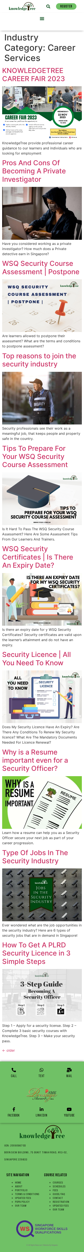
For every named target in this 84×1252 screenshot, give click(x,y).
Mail (69, 1076)
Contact (58, 1198)
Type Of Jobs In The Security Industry (35, 857)
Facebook (14, 1115)
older (8, 1050)
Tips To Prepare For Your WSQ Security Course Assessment (35, 456)
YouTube (69, 1115)
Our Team (20, 1205)
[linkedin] (41, 1109)
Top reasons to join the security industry (39, 360)
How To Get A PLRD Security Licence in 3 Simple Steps (36, 953)
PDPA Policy (22, 1201)
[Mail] (69, 1070)
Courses (58, 1182)
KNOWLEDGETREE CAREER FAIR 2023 (33, 74)
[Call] (14, 1070)
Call (14, 1076)
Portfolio (21, 1190)
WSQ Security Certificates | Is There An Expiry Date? (37, 557)
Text (42, 1076)
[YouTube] (69, 1109)
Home (18, 1182)
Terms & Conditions (27, 1194)
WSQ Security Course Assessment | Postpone (40, 267)
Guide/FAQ (59, 1194)
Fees (55, 1190)
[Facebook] (14, 1109)
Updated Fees (23, 1198)
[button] (48, 6)
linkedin (42, 1115)
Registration (61, 1201)
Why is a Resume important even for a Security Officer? (35, 760)
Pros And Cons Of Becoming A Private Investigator (34, 171)
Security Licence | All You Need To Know (36, 658)
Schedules (59, 1186)
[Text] (41, 1070)
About (19, 1186)
